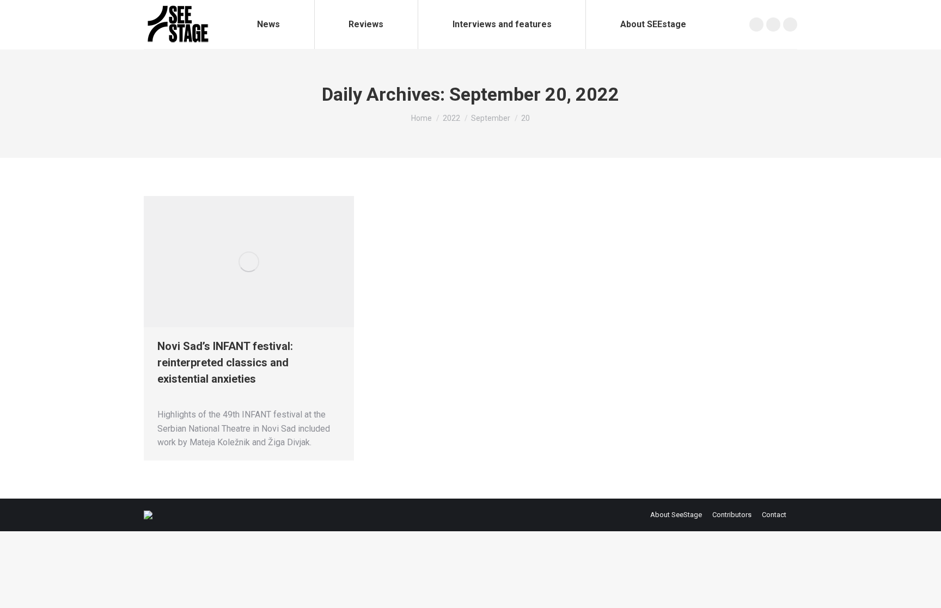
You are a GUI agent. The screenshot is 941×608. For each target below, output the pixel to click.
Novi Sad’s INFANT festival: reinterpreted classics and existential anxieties (225, 362)
